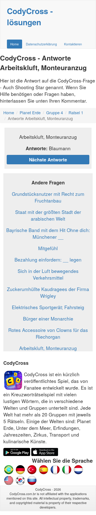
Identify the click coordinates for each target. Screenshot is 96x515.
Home (14, 44)
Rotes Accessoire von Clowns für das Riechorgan (48, 333)
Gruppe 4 (54, 112)
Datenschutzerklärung (41, 44)
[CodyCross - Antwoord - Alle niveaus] (66, 469)
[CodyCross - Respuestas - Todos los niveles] (43, 469)
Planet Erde (30, 112)
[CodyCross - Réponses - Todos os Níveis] (55, 469)
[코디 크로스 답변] (20, 480)
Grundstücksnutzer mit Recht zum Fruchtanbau (48, 197)
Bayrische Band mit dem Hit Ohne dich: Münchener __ (48, 233)
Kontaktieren (73, 44)
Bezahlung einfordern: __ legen (48, 259)
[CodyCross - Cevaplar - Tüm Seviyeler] (32, 469)
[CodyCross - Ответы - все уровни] (32, 480)
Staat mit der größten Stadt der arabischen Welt (48, 215)
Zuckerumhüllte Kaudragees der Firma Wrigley (48, 292)
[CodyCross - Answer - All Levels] (8, 480)
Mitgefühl (48, 248)
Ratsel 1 (76, 112)
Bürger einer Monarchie (48, 318)
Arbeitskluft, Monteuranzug (48, 348)
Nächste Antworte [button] (48, 159)
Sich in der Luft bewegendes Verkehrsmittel (48, 274)
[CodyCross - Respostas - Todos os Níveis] (8, 469)
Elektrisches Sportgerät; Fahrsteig (48, 307)
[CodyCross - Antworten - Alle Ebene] (20, 469)
